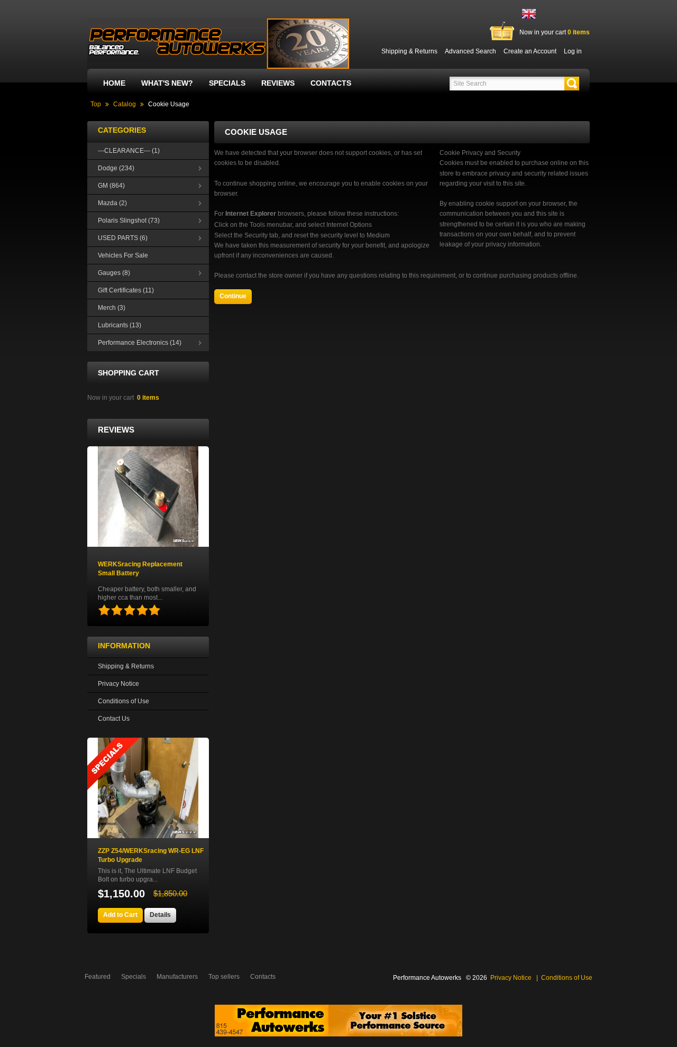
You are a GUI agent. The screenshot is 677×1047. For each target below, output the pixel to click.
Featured (98, 976)
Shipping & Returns (126, 666)
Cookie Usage (168, 104)
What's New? (167, 83)
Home (114, 83)
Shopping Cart (128, 373)
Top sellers (224, 976)
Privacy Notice (118, 683)
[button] (571, 83)
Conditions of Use (123, 701)
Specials (227, 83)
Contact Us (114, 718)
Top (95, 104)
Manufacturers (177, 976)
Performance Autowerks (427, 977)
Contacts (330, 83)
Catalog (124, 104)
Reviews (278, 83)
